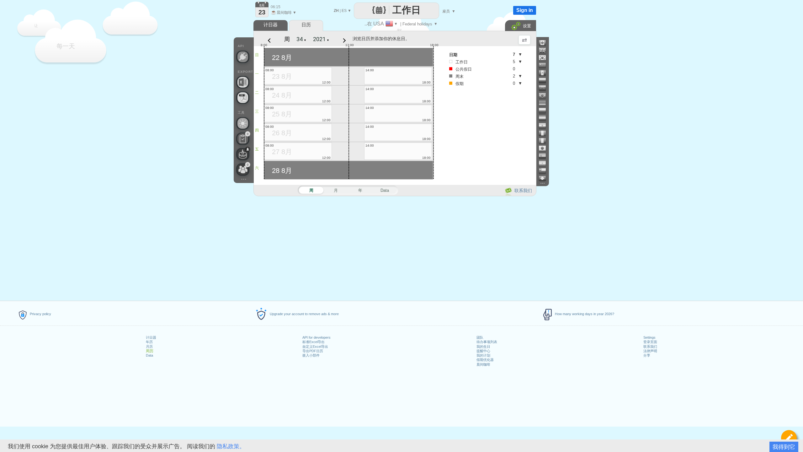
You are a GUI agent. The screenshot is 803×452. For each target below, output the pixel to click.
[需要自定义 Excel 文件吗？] (243, 82)
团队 (479, 337)
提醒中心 (483, 351)
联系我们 (650, 346)
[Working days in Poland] (545, 110)
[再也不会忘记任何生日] (243, 154)
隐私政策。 (231, 446)
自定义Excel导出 (315, 346)
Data (149, 355)
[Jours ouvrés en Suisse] (545, 178)
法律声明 (650, 351)
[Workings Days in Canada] (545, 42)
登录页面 (650, 342)
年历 (149, 342)
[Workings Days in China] (545, 65)
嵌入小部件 (311, 355)
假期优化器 (485, 360)
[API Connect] (243, 56)
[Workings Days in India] (545, 125)
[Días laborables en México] (545, 73)
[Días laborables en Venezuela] (545, 88)
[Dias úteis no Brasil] (545, 95)
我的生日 (483, 346)
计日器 (151, 337)
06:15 (275, 7)
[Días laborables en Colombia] (545, 80)
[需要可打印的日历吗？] (243, 97)
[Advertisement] (394, 247)
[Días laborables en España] (545, 155)
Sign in (524, 10)
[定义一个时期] (789, 438)
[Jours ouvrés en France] (545, 133)
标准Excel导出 (313, 342)
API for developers (316, 337)
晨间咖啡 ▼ (283, 12)
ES (344, 10)
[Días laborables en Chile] (545, 171)
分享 (646, 355)
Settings (649, 337)
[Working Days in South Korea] (545, 58)
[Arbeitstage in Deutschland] (545, 103)
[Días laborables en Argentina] (545, 163)
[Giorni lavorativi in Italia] (545, 140)
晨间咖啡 (483, 364)
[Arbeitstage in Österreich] (545, 118)
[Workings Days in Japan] (545, 148)
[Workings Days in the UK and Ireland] (545, 50)
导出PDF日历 (312, 351)
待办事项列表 (486, 342)
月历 (149, 346)
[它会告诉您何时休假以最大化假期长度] (243, 123)
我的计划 (483, 355)
